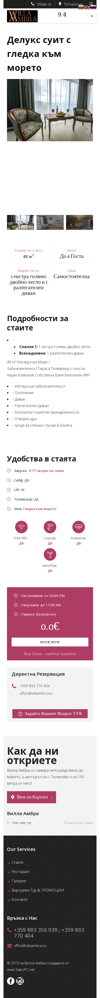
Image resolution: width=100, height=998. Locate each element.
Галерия (19, 880)
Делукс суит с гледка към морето (39, 53)
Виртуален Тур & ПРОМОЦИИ (38, 890)
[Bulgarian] (81, 6)
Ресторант (21, 871)
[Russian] (93, 6)
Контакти (19, 899)
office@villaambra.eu (36, 693)
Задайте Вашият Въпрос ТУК (53, 713)
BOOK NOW (50, 642)
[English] (87, 6)
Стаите (17, 862)
